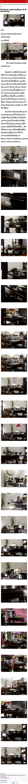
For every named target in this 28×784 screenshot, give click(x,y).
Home (1, 4)
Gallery (5, 4)
